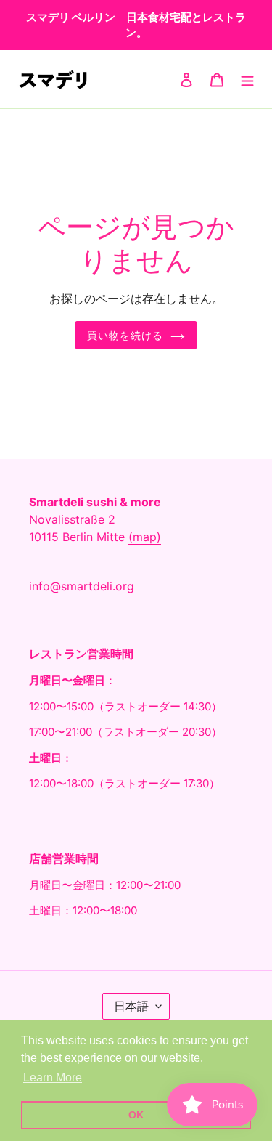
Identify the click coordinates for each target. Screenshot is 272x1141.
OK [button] (136, 1115)
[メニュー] (247, 79)
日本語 (131, 1006)
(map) (144, 536)
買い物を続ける (125, 335)
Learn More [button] (52, 1077)
